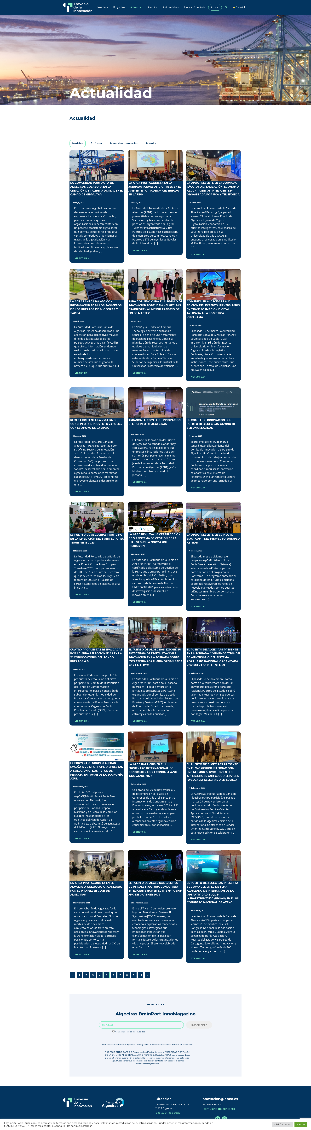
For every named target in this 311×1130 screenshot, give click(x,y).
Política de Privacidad (135, 1031)
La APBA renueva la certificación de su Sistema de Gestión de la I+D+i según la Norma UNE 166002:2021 (154, 540)
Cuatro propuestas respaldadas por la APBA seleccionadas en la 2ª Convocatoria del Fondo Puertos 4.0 (96, 655)
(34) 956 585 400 (212, 1104)
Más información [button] (282, 1124)
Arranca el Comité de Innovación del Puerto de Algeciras (154, 422)
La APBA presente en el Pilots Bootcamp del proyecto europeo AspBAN (213, 538)
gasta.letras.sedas (168, 1112)
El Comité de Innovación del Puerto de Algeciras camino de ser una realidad (211, 424)
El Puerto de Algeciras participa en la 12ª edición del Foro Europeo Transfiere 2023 (97, 538)
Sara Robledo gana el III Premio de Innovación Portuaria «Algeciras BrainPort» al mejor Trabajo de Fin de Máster (155, 307)
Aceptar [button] (300, 1124)
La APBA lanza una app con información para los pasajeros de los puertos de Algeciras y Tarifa (96, 307)
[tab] (77, 143)
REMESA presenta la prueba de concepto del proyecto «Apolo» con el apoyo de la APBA (96, 424)
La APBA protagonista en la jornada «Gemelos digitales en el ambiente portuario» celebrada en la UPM (154, 188)
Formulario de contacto (218, 1108)
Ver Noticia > (82, 258)
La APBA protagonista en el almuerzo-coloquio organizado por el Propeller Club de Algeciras (96, 888)
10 (140, 975)
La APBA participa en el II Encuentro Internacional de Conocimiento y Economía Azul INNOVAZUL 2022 (153, 770)
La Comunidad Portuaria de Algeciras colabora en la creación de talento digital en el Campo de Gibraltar (96, 188)
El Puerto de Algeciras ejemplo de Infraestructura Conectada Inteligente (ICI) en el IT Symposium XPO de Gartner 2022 (155, 888)
